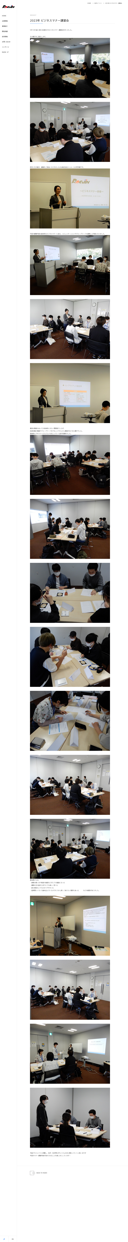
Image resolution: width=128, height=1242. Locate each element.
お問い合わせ (6, 41)
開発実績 (5, 31)
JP (4, 1239)
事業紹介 (5, 26)
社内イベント (98, 3)
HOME (4, 15)
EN (13, 1239)
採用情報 (5, 36)
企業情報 (5, 21)
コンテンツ (5, 47)
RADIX (4, 52)
